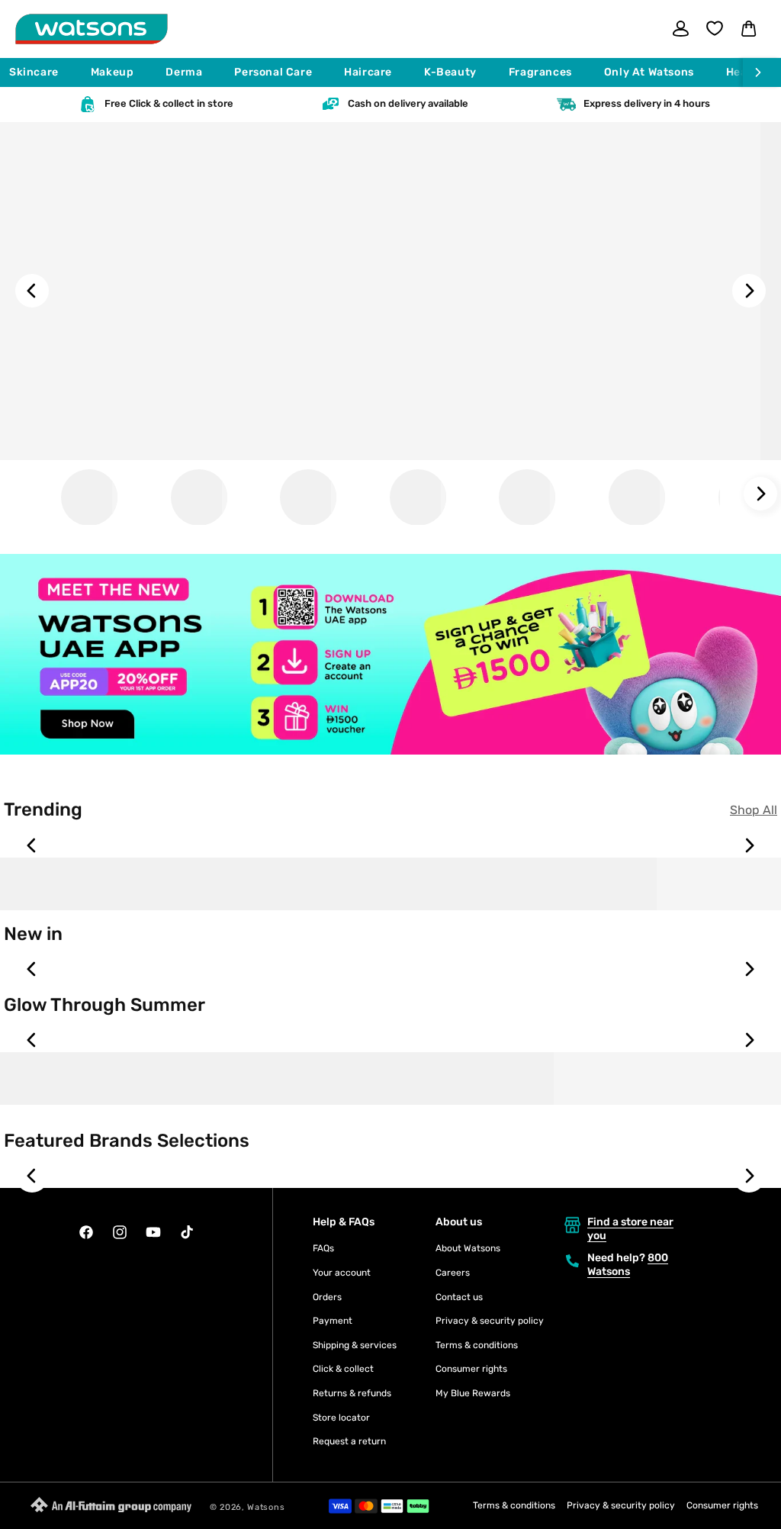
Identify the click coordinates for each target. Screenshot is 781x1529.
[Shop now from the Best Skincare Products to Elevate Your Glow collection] (527, 497)
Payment (332, 1320)
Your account (342, 1272)
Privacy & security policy (489, 1320)
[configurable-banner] (390, 657)
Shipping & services (355, 1345)
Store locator (341, 1417)
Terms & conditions (476, 1345)
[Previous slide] (32, 290)
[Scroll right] (762, 72)
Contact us (459, 1297)
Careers (452, 1272)
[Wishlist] (714, 28)
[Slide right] (760, 493)
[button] (41, 72)
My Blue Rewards (472, 1393)
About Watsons (467, 1248)
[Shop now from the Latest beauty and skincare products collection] (308, 497)
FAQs (323, 1248)
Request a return (349, 1441)
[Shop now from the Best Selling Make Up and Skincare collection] (418, 497)
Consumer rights (471, 1368)
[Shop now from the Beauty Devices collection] (199, 497)
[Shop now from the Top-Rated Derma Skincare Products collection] (637, 497)
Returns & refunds (352, 1393)
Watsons (265, 1507)
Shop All (753, 810)
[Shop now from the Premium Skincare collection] (89, 497)
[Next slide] (749, 290)
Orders (327, 1297)
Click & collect (343, 1368)
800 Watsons (627, 1264)
